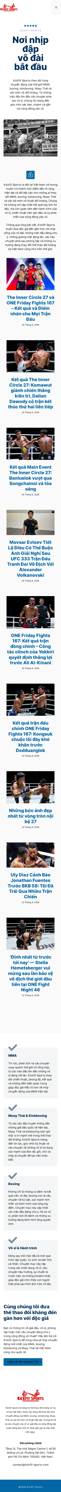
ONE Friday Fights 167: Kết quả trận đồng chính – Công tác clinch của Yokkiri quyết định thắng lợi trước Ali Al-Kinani (30, 649)
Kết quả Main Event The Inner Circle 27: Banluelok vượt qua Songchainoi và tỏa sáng (30, 478)
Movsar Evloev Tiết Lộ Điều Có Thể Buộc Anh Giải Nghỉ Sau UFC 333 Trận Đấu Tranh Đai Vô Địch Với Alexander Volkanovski (30, 559)
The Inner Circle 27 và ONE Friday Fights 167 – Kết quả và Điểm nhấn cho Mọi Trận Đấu (30, 308)
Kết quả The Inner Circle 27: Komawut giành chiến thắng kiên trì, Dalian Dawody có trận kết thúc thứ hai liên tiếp (30, 393)
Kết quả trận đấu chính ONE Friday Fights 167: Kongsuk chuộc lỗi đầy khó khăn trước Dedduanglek (30, 736)
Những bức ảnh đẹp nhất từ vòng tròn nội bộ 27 (30, 816)
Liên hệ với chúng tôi (23, 1362)
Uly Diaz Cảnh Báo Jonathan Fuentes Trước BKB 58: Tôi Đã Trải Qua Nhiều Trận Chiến (30, 885)
